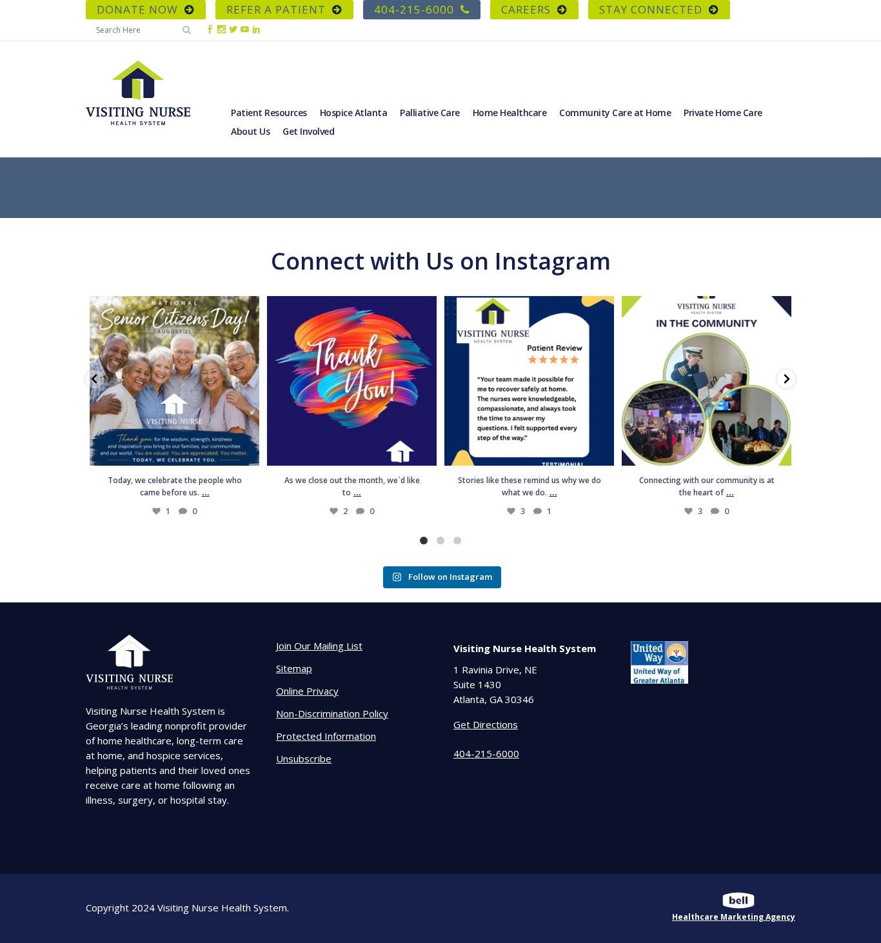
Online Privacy (307, 690)
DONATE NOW (137, 9)
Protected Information (326, 736)
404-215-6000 (414, 9)
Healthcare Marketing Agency (733, 916)
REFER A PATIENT (276, 9)
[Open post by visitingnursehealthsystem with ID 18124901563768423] (706, 381)
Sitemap (294, 668)
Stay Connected (650, 9)
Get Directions (485, 724)
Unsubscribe (304, 758)
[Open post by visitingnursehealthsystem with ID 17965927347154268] (529, 381)
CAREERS (526, 9)
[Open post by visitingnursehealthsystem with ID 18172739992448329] (174, 381)
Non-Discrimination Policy (332, 713)
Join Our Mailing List (319, 645)
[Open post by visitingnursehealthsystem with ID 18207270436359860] (352, 381)
